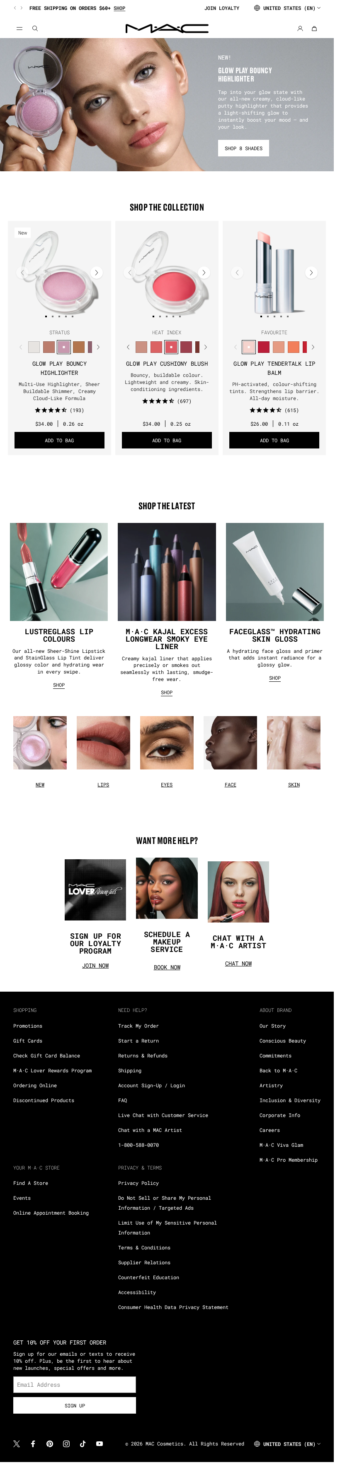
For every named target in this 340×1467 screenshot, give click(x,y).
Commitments (275, 1055)
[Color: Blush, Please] (141, 347)
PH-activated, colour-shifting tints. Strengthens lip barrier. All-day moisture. (274, 391)
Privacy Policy (138, 1182)
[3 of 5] (59, 316)
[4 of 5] (66, 316)
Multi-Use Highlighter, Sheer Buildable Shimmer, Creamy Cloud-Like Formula (59, 391)
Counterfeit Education (148, 1277)
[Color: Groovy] (156, 347)
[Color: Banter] (264, 347)
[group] (105, 7)
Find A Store (30, 1182)
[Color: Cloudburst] (79, 347)
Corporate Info (280, 1115)
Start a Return (138, 1040)
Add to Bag (59, 440)
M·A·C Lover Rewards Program (52, 1070)
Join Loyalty (221, 8)
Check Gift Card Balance (46, 1055)
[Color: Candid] (294, 347)
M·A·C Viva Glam (281, 1144)
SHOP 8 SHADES (243, 148)
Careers (270, 1130)
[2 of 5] (52, 316)
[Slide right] (20, 7)
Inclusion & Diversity (290, 1100)
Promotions (27, 1025)
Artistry (271, 1085)
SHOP (59, 684)
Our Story (273, 1025)
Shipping (129, 1070)
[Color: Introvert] (279, 347)
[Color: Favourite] (249, 347)
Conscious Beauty (283, 1040)
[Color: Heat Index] (171, 347)
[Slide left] (15, 7)
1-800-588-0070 (138, 1144)
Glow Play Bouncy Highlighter (59, 368)
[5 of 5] (72, 316)
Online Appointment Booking (51, 1212)
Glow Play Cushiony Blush (167, 363)
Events (22, 1197)
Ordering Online (35, 1085)
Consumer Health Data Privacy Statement (173, 1307)
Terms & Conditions (144, 1247)
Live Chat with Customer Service (163, 1115)
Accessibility (137, 1292)
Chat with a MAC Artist (150, 1130)
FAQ (122, 1100)
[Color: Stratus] (64, 347)
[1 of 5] (46, 316)
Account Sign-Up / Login (151, 1085)
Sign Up (75, 1405)
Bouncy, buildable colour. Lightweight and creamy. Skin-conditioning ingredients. (167, 382)
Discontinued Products (43, 1100)
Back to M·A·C (278, 1070)
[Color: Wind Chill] (34, 347)
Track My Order (138, 1025)
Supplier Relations (144, 1262)
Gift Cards (27, 1040)
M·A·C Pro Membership (289, 1159)
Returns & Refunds (143, 1055)
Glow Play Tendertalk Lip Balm (274, 368)
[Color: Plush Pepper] (186, 347)
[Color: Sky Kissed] (49, 347)
